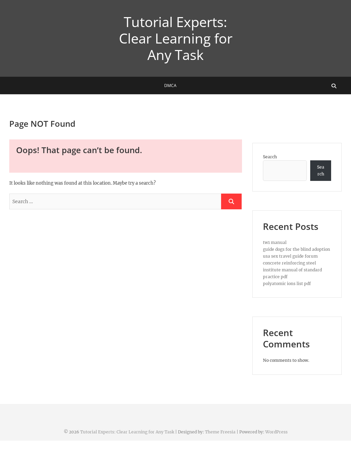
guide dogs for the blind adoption (296, 249)
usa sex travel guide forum (290, 256)
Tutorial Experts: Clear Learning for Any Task (175, 38)
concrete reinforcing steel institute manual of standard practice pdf (292, 269)
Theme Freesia (220, 431)
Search (270, 156)
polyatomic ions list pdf (287, 283)
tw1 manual (275, 242)
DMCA (170, 85)
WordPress (276, 431)
